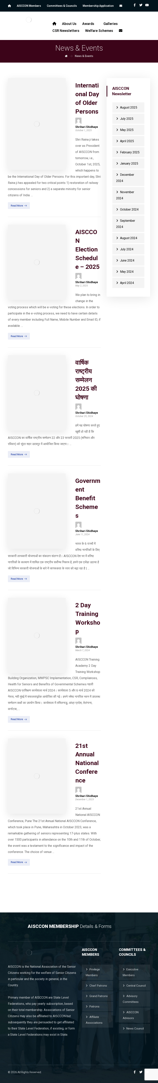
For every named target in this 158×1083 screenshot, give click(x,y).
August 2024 (128, 238)
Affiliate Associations (94, 1019)
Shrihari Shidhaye (86, 127)
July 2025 (126, 119)
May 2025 (127, 130)
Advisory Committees (131, 999)
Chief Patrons (98, 985)
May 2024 (127, 272)
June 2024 (127, 260)
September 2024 (125, 224)
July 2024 (126, 249)
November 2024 (125, 195)
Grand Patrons (98, 996)
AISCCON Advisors (131, 1015)
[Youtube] (147, 5)
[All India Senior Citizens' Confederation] (29, 19)
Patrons (94, 1006)
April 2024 (127, 283)
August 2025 (128, 107)
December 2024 (125, 178)
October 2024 (129, 209)
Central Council (136, 985)
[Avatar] (78, 121)
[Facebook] (135, 5)
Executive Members (130, 972)
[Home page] (66, 56)
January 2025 (129, 163)
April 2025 (127, 141)
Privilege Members (93, 972)
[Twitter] (141, 5)
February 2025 (130, 152)
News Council (135, 1028)
